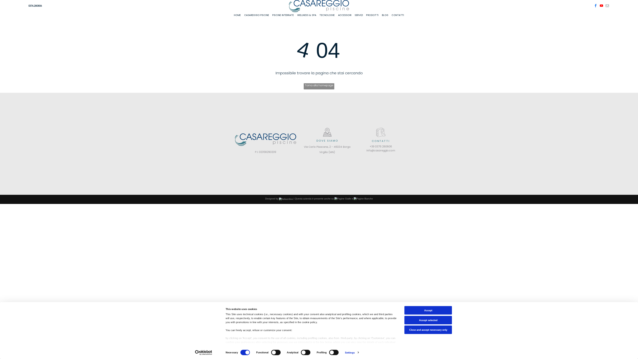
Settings (350, 352)
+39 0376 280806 (381, 146)
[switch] (276, 352)
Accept (428, 310)
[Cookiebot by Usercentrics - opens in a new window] (203, 352)
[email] (607, 6)
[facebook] (595, 6)
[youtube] (601, 6)
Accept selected (428, 320)
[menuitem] (237, 15)
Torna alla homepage (319, 85)
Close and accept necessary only (428, 329)
